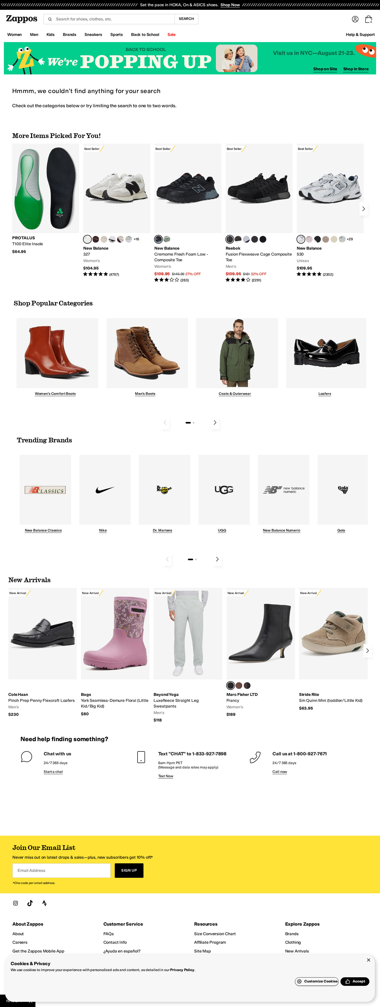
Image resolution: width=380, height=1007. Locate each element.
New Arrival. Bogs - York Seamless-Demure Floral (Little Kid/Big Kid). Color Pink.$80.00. (115, 652)
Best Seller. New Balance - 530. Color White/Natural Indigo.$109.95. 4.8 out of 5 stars (330, 210)
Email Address (31, 870)
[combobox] (108, 19)
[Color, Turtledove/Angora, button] (334, 239)
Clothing (293, 942)
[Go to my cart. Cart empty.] (368, 19)
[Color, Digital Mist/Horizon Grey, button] (112, 239)
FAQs (108, 933)
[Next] (364, 209)
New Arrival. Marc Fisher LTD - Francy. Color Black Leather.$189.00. (260, 652)
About (18, 933)
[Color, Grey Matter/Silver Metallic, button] (342, 239)
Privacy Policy (182, 970)
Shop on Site (325, 68)
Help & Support (360, 34)
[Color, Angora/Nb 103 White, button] (129, 239)
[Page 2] (193, 423)
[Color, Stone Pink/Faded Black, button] (309, 239)
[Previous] (165, 422)
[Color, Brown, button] (238, 239)
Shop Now (230, 4)
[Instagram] (15, 903)
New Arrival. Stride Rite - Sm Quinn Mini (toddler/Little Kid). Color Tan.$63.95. (333, 649)
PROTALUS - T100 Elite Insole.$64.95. (45, 199)
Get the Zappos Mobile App (38, 951)
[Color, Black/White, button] (263, 239)
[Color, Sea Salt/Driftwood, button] (326, 239)
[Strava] (44, 903)
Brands (292, 933)
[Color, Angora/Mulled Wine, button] (120, 239)
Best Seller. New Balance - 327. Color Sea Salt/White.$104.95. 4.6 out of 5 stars (116, 210)
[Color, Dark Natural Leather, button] (239, 685)
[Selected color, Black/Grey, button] (158, 239)
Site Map (202, 951)
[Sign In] (355, 19)
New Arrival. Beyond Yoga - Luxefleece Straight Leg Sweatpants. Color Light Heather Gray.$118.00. (188, 655)
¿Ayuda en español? (122, 951)
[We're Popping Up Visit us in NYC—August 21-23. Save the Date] (190, 58)
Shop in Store (356, 68)
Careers (19, 942)
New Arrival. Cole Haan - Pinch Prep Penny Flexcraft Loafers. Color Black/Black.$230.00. (42, 652)
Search (186, 19)
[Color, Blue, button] (254, 239)
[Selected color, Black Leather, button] (230, 685)
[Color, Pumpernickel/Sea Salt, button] (96, 239)
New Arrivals (297, 951)
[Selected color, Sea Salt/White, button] (87, 239)
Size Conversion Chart (215, 933)
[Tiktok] (30, 903)
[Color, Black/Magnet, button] (317, 239)
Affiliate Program (210, 942)
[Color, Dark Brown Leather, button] (247, 685)
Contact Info (115, 942)
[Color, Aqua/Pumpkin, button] (167, 239)
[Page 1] (188, 423)
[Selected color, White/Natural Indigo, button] (301, 239)
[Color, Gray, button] (246, 239)
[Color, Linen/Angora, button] (104, 239)
